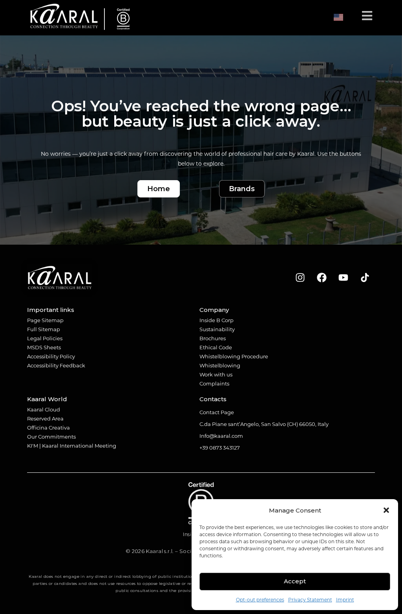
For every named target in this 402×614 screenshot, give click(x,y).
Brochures (212, 338)
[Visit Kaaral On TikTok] (365, 278)
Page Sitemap (45, 320)
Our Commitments (51, 436)
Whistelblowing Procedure (233, 356)
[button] (386, 510)
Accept (295, 581)
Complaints (214, 383)
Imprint (345, 599)
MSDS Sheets (44, 347)
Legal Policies (44, 338)
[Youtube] (343, 278)
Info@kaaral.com (221, 435)
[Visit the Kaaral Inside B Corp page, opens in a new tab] (120, 19)
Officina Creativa (48, 427)
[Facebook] (322, 278)
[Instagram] (300, 278)
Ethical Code (215, 347)
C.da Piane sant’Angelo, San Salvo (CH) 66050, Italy (264, 423)
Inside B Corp (216, 320)
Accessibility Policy (51, 356)
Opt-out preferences (260, 599)
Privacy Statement (310, 599)
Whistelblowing (219, 365)
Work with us (215, 374)
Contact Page (216, 412)
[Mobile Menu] (367, 17)
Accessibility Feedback (56, 365)
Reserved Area (45, 418)
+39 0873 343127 (219, 447)
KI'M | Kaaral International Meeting (71, 445)
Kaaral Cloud (43, 409)
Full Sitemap (43, 329)
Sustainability (217, 329)
